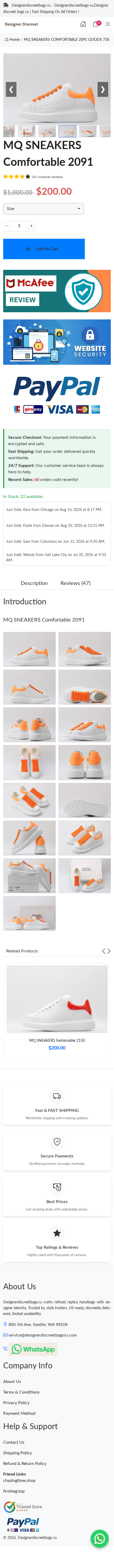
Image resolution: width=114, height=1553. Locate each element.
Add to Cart (47, 249)
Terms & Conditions (21, 1392)
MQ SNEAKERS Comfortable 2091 (44, 620)
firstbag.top (14, 1491)
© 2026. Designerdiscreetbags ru (30, 1538)
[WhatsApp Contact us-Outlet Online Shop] (100, 1539)
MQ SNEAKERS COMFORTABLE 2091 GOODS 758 (66, 40)
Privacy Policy (16, 1403)
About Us (12, 1382)
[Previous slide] (103, 951)
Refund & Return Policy (24, 1463)
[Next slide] (109, 951)
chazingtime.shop (19, 1480)
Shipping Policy (17, 1453)
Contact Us (13, 1442)
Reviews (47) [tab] (75, 583)
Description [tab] (34, 583)
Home (14, 40)
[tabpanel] (57, 1012)
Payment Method (19, 1413)
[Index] (83, 24)
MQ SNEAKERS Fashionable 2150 (57, 1041)
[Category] (108, 24)
